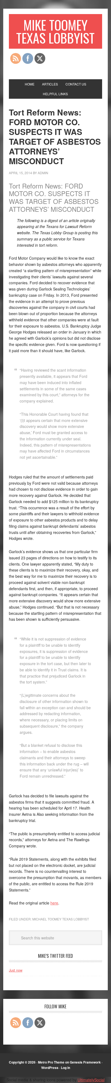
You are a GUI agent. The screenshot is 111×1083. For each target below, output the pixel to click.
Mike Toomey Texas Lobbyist (55, 31)
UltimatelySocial (91, 1079)
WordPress (49, 1067)
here (54, 903)
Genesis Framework (85, 1062)
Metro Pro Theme (51, 1062)
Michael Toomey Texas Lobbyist (60, 919)
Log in (65, 1067)
